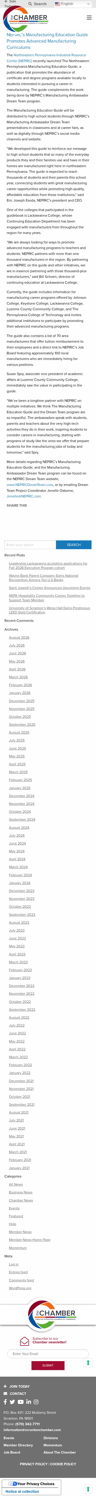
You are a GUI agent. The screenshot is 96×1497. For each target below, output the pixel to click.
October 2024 (20, 811)
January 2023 (19, 978)
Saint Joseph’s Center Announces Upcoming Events (49, 588)
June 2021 (17, 1128)
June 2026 (17, 653)
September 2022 (22, 1009)
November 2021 (21, 1089)
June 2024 (17, 843)
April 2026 (17, 669)
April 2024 (17, 859)
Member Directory (18, 1445)
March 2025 (18, 772)
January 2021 (19, 1168)
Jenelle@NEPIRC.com (24, 496)
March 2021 (18, 1152)
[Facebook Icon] (6, 1402)
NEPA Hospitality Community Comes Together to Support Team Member (47, 597)
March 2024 (18, 867)
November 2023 (21, 899)
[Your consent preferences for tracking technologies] (88, 1489)
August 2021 (18, 1112)
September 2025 (22, 724)
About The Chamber (60, 1452)
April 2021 (17, 1144)
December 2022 (21, 986)
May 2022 (17, 1041)
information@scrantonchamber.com (32, 1430)
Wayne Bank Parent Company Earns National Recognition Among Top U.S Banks (43, 577)
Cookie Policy (63, 1464)
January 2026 (19, 693)
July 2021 (16, 1120)
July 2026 (17, 645)
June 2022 (17, 1033)
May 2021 (16, 1136)
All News (16, 1184)
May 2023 (17, 946)
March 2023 (18, 962)
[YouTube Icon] (21, 1402)
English (66, 4)
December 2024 (21, 796)
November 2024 (21, 804)
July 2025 (17, 740)
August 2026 (19, 637)
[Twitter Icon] (13, 1402)
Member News (20, 1232)
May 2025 (17, 756)
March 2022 (18, 1057)
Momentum (18, 1248)
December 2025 (21, 701)
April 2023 (17, 954)
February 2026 (20, 685)
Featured (16, 1216)
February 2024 (20, 875)
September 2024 (22, 819)
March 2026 (18, 677)
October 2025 (20, 717)
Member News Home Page (29, 1240)
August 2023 (19, 922)
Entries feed (18, 1272)
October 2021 (19, 1097)
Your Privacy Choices (35, 1483)
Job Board (12, 1452)
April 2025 (17, 764)
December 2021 (21, 1081)
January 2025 (19, 788)
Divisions (51, 1438)
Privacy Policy (34, 1464)
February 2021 (20, 1160)
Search (40, 4)
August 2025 (19, 732)
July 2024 (17, 835)
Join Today (19, 1386)
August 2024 (19, 827)
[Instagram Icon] (37, 1402)
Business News (20, 1192)
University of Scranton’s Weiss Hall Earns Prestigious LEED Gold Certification (49, 610)
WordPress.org (20, 1288)
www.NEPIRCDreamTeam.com (30, 485)
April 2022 (17, 1049)
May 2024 (17, 851)
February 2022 (20, 1065)
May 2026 (17, 661)
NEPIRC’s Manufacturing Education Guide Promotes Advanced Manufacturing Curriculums (47, 41)
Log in (14, 1264)
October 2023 (20, 906)
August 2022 (19, 1017)
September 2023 (22, 915)
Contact (17, 1393)
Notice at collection (22, 1491)
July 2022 (17, 1025)
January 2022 (19, 1073)
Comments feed (21, 1280)
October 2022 (20, 1002)
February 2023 (20, 970)
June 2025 (17, 748)
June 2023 (17, 938)
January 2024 (19, 883)
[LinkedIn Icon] (29, 1402)
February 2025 (20, 780)
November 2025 (21, 709)
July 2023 (17, 930)
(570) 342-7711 (27, 1424)
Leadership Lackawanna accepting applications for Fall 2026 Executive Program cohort (48, 565)
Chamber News (21, 1200)
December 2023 (21, 891)
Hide (12, 1224)
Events (14, 1208)
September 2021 (21, 1104)
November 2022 (21, 993)
